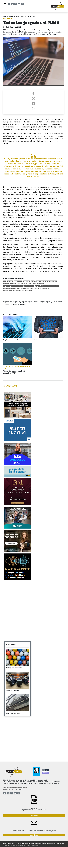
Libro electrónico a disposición (46, 340)
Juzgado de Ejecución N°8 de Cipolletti (14, 290)
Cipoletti (6, 283)
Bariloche (19, 283)
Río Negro (9, 281)
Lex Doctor (40, 283)
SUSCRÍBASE (34, 835)
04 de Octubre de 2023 (12, 27)
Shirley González (29, 286)
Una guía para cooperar (13, 713)
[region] (17, 595)
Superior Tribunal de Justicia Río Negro (46, 281)
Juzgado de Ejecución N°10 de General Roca (47, 286)
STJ (4, 281)
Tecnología (31, 16)
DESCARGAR (34, 816)
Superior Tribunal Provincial (17, 16)
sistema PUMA (18, 281)
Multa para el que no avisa (14, 668)
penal (32, 281)
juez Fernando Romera (10, 288)
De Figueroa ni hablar (12, 690)
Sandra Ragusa (44, 288)
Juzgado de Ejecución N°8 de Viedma (13, 286)
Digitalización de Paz (11, 340)
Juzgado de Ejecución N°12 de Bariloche (27, 288)
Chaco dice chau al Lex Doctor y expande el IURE (15, 372)
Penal (5, 16)
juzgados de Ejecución (30, 283)
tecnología (26, 281)
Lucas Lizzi (28, 290)
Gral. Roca (12, 283)
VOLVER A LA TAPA (10, 386)
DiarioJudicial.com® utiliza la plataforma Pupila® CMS (21, 845)
